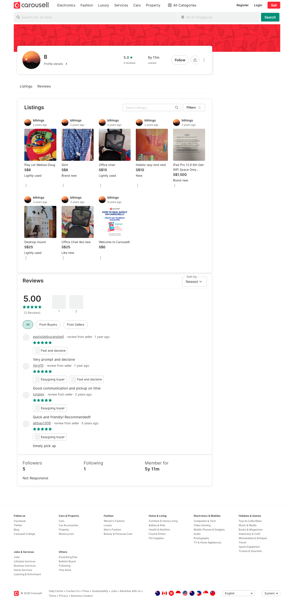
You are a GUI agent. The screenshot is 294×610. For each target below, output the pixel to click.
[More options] (204, 60)
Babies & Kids (157, 525)
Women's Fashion (114, 521)
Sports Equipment (249, 546)
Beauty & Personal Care (118, 533)
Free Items (65, 570)
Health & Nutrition (159, 529)
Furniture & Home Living (163, 521)
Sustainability (100, 591)
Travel (242, 542)
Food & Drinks (157, 533)
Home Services (23, 570)
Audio (197, 533)
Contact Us (73, 591)
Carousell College (24, 533)
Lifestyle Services (24, 561)
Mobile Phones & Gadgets (209, 529)
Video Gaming (202, 525)
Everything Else (68, 557)
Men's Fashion (112, 529)
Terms (52, 595)
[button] (56, 63)
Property (64, 529)
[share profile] (195, 60)
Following (64, 565)
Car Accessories (68, 525)
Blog (16, 529)
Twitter (18, 525)
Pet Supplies (156, 538)
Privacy (63, 595)
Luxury (108, 525)
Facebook (20, 521)
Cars (61, 521)
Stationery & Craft (249, 533)
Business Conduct (82, 595)
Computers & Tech (205, 521)
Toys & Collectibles (250, 521)
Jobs (17, 557)
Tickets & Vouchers (250, 551)
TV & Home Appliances (207, 542)
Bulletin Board (67, 561)
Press (85, 591)
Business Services (25, 565)
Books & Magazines (251, 529)
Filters (191, 107)
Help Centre (56, 591)
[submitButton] (270, 17)
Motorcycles (66, 533)
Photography (201, 538)
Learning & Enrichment (27, 574)
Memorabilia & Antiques (253, 538)
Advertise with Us (130, 591)
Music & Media (248, 525)
